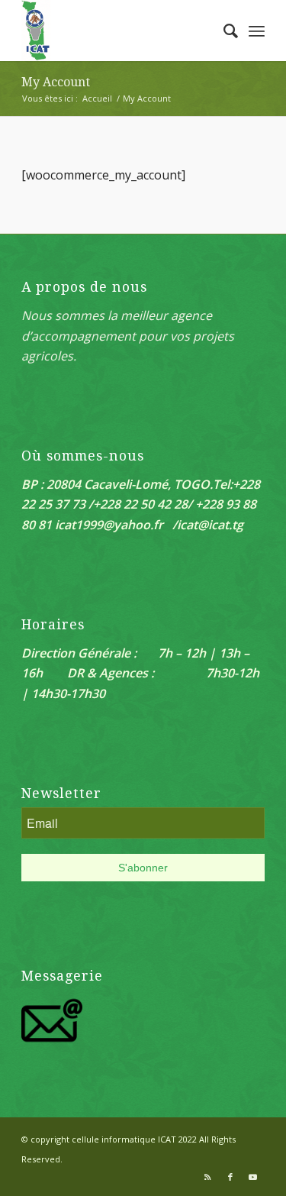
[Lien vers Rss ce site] (207, 1176)
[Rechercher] (223, 30)
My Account (55, 82)
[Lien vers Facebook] (230, 1176)
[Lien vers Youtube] (253, 1176)
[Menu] (257, 30)
